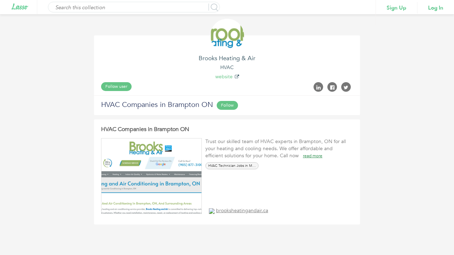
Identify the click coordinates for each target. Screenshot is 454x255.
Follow (227, 105)
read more (312, 156)
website (224, 76)
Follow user (116, 86)
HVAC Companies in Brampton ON (145, 129)
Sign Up (396, 7)
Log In (435, 7)
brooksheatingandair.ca (242, 210)
